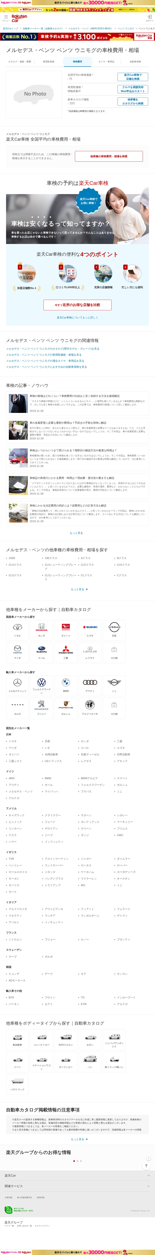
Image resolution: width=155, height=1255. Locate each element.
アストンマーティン (57, 858)
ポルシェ (122, 784)
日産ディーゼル (90, 754)
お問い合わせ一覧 (24, 1226)
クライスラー (53, 815)
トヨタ (13, 741)
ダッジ (85, 835)
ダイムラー (123, 858)
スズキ (121, 747)
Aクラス (86, 558)
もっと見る (76, 532)
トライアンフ (53, 885)
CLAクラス (15, 564)
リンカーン (15, 828)
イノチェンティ (54, 922)
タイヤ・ (106, 61)
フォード (50, 821)
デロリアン (51, 828)
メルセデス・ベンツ (21, 791)
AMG (12, 778)
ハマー (13, 841)
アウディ (14, 784)
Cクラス (122, 575)
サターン (86, 815)
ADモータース (17, 980)
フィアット (87, 908)
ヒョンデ (14, 973)
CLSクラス (15, 575)
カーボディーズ (126, 871)
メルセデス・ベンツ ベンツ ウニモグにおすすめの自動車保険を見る (46, 366)
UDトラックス (53, 761)
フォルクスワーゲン (93, 784)
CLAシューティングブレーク (60, 566)
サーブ (13, 956)
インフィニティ (54, 841)
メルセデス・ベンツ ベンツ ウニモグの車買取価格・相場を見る (44, 354)
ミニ (119, 791)
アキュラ (122, 761)
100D (12, 558)
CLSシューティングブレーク (60, 577)
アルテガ (14, 798)
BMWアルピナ (89, 778)
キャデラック (17, 815)
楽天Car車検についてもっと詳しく (77, 317)
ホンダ (85, 741)
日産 (47, 741)
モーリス (14, 885)
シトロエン (15, 939)
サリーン (86, 828)
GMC (120, 835)
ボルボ (49, 956)
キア (83, 973)
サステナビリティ (42, 1226)
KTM (84, 1004)
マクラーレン (89, 878)
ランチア (50, 915)
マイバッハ (51, 791)
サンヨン (122, 973)
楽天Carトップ (10, 28)
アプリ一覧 (9, 1226)
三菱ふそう (15, 761)
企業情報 (8, 1197)
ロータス (86, 865)
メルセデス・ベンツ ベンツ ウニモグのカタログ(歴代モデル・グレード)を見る (52, 348)
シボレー (122, 815)
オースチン (123, 878)
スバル (85, 747)
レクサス (86, 761)
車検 (77, 61)
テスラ (13, 835)
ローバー (122, 865)
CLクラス (86, 575)
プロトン (50, 997)
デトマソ (122, 915)
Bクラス (122, 558)
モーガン (14, 878)
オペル (49, 784)
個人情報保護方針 (24, 1197)
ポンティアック (90, 821)
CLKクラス (123, 564)
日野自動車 (123, 754)
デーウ (49, 973)
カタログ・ (19, 61)
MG (83, 885)
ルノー (85, 939)
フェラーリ (123, 908)
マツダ (13, 747)
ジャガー (86, 858)
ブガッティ (123, 939)
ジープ (49, 835)
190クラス (51, 558)
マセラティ (15, 915)
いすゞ (49, 747)
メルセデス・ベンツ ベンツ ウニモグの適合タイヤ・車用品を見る (45, 360)
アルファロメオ (18, 908)
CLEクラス (87, 564)
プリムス (122, 828)
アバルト (14, 922)
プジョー (50, 939)
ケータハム (87, 871)
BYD (11, 997)
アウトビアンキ (54, 908)
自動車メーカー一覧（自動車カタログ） (43, 28)
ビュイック (15, 821)
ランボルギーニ (90, 915)
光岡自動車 (51, 754)
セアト (49, 1004)
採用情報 (40, 1197)
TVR (11, 858)
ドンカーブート (126, 997)
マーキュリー (125, 821)
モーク (13, 891)
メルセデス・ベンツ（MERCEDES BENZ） (90, 28)
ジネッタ (50, 871)
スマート (122, 778)
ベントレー (15, 865)
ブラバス (86, 791)
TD (82, 997)
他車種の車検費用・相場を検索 (108, 156)
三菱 (119, 741)
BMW (48, 778)
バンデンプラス (54, 878)
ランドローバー (54, 865)
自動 (135, 61)
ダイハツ (14, 754)
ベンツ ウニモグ (126, 28)
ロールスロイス (18, 871)
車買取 (48, 61)
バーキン (14, 1004)
